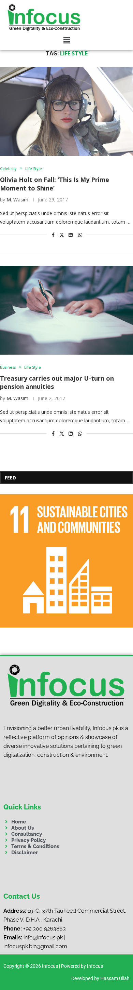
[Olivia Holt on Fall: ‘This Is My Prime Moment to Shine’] (66, 111)
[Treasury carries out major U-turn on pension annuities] (66, 310)
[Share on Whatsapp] (80, 235)
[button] (66, 40)
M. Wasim (17, 199)
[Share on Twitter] (61, 235)
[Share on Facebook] (53, 235)
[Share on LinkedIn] (71, 235)
